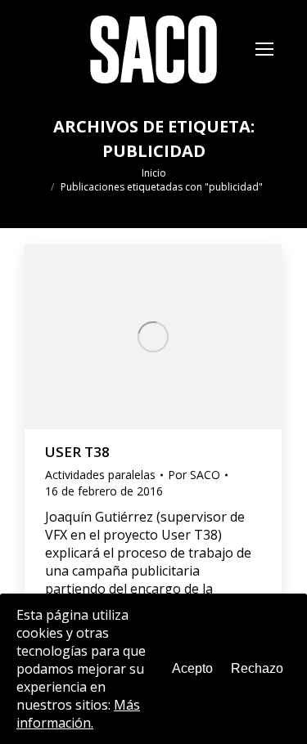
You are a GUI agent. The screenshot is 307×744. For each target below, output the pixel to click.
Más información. (78, 714)
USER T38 (77, 451)
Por (194, 474)
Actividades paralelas (100, 474)
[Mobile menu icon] (264, 49)
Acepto (192, 668)
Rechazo (257, 668)
